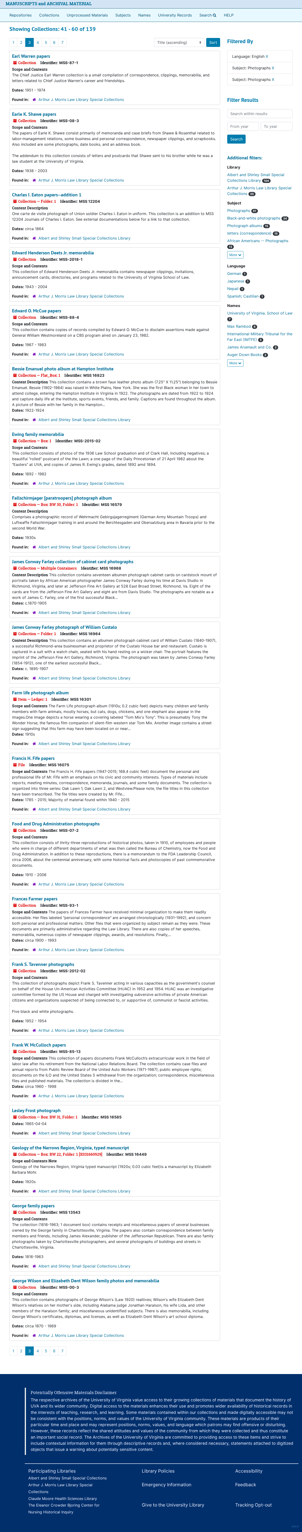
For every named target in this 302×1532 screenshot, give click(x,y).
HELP (229, 15)
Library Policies (158, 1471)
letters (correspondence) (252, 233)
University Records (175, 15)
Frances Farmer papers (34, 899)
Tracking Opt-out (253, 1505)
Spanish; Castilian (245, 296)
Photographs (241, 210)
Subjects (123, 15)
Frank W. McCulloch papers (39, 1045)
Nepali (235, 288)
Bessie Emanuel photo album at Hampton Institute (62, 369)
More (233, 255)
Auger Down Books (246, 354)
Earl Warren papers (31, 56)
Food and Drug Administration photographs (56, 824)
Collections (49, 15)
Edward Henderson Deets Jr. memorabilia (53, 253)
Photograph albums (247, 225)
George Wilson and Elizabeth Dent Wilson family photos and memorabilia (85, 1281)
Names (144, 15)
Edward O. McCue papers (36, 311)
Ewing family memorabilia (38, 434)
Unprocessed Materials (87, 15)
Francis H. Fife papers (33, 758)
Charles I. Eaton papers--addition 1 (46, 195)
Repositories (20, 15)
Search (208, 14)
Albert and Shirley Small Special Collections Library (84, 238)
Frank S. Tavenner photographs (43, 964)
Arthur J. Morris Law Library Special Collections (81, 99)
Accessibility (249, 1471)
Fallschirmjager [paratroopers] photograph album (62, 498)
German (236, 273)
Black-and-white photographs (257, 218)
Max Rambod (241, 326)
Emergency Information (166, 1484)
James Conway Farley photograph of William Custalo (64, 627)
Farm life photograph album (40, 693)
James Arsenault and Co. (252, 347)
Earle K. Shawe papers (34, 114)
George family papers (33, 1206)
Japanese (237, 281)
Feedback (245, 1484)
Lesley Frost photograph (36, 1110)
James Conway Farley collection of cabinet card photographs (72, 562)
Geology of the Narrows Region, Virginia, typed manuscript (70, 1148)
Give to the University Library (173, 1505)
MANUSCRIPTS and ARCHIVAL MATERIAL (49, 4)
